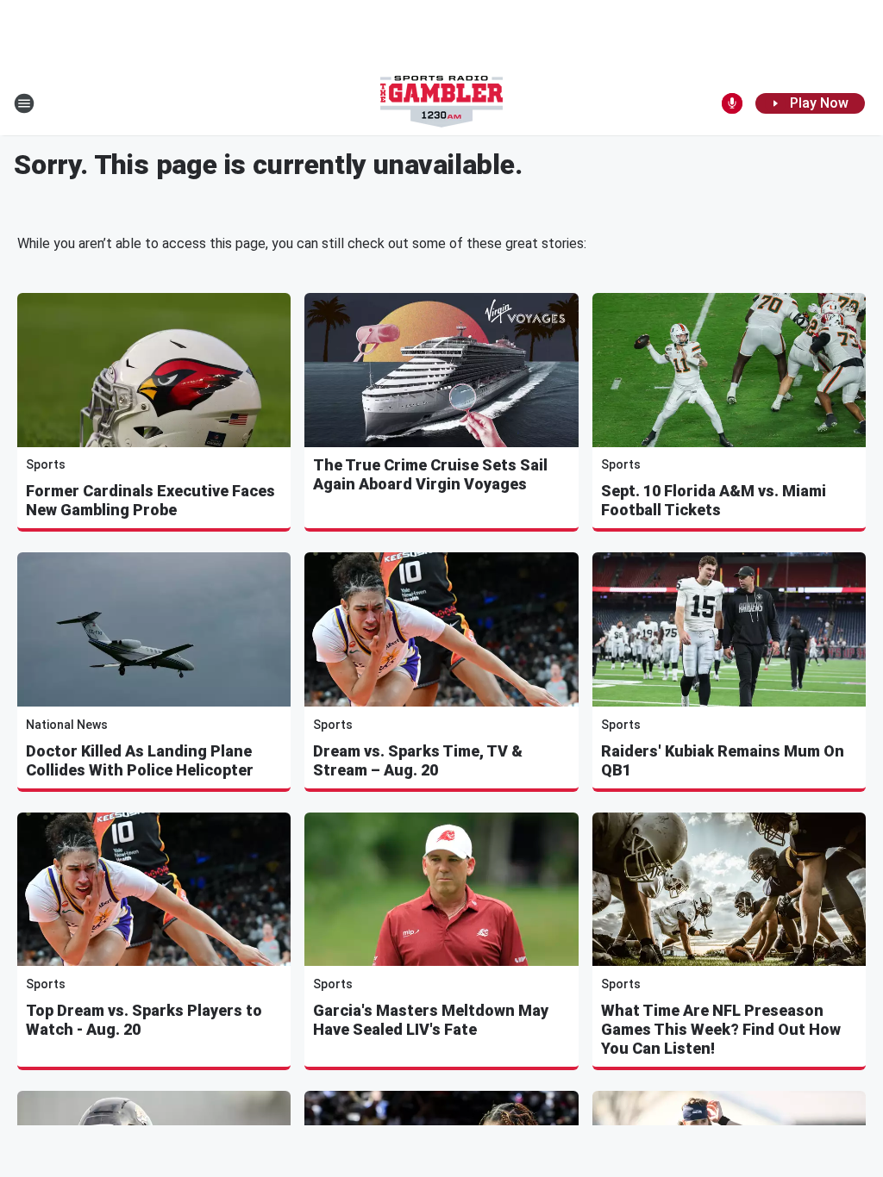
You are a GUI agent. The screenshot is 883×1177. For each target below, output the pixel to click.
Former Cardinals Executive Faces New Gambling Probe (150, 500)
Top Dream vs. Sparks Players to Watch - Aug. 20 (144, 1019)
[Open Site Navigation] (24, 103)
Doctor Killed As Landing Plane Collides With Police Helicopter (140, 760)
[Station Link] (441, 103)
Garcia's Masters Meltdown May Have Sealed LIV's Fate (430, 1019)
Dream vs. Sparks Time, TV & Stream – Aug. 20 (418, 760)
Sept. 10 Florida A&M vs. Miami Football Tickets (713, 500)
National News (67, 725)
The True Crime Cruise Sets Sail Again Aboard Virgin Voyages (430, 474)
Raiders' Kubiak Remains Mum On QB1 (722, 760)
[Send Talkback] (732, 103)
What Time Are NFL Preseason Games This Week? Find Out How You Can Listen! (721, 1029)
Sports (46, 464)
